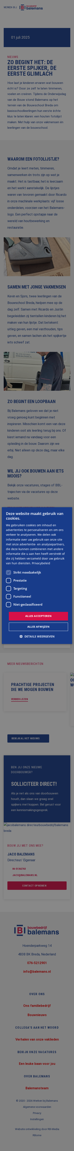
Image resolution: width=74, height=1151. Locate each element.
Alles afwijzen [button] (38, 626)
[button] (37, 636)
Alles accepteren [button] (38, 616)
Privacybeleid (41, 563)
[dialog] (37, 575)
